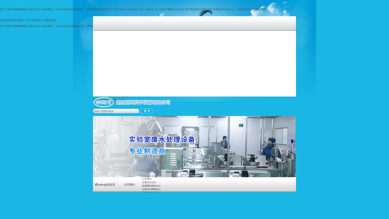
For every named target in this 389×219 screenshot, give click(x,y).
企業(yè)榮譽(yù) (151, 189)
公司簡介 (129, 184)
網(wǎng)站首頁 (105, 184)
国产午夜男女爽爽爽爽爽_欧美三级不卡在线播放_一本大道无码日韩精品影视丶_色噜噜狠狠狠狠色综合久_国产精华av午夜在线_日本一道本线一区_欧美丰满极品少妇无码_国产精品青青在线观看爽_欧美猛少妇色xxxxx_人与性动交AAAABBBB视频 (132, 9)
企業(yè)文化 (149, 182)
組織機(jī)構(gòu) (151, 185)
